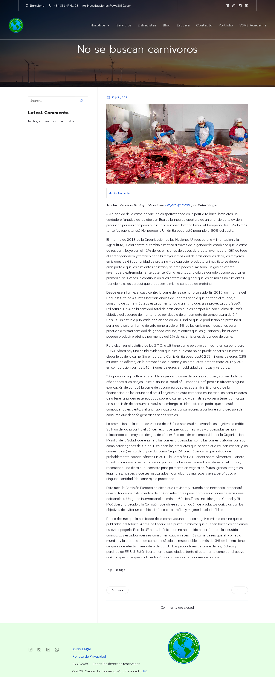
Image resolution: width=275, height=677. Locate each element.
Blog (166, 25)
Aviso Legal (81, 649)
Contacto (204, 25)
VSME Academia (253, 25)
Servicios (123, 25)
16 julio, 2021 (120, 97)
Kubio (144, 671)
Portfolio (226, 25)
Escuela (183, 25)
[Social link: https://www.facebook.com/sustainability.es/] (227, 5)
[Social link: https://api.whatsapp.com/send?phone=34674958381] (234, 5)
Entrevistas (147, 25)
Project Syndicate (178, 205)
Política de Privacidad (89, 656)
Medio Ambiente (119, 193)
